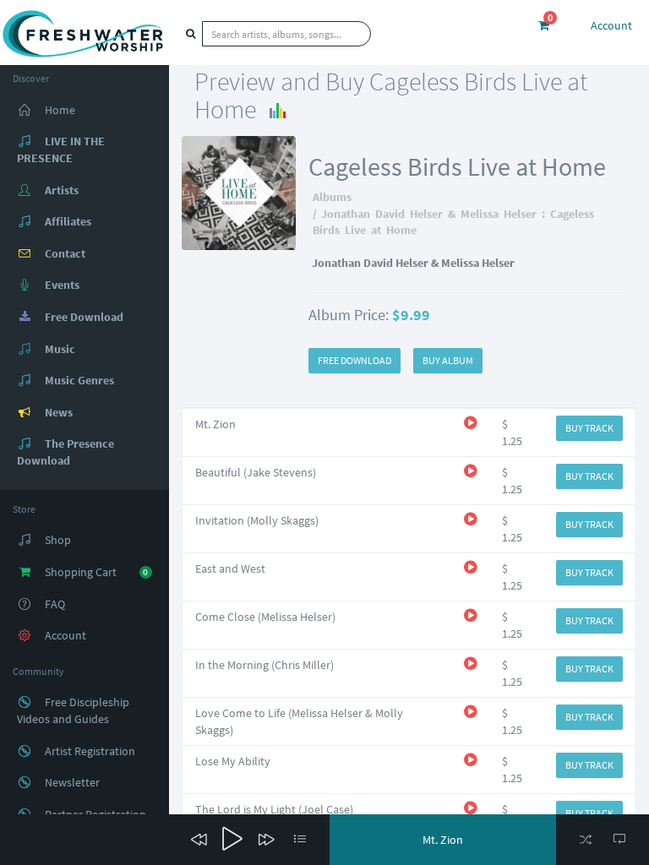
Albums (332, 196)
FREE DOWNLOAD (354, 360)
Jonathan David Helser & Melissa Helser (429, 213)
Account (611, 25)
